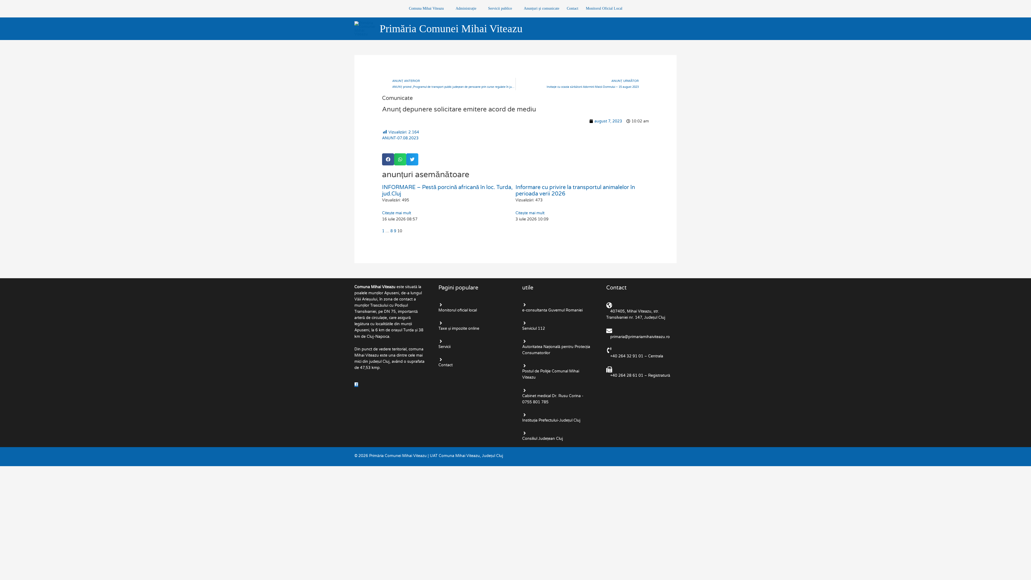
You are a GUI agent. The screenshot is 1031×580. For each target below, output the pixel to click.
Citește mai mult (396, 213)
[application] (446, 8)
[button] (388, 159)
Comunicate (397, 98)
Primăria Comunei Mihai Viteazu (451, 29)
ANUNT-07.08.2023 (400, 138)
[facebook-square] (356, 384)
